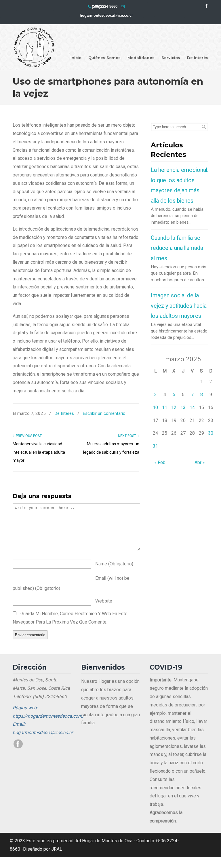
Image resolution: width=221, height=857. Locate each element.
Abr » (200, 462)
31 (155, 446)
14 (192, 407)
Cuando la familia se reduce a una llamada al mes (177, 248)
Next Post (128, 436)
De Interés (64, 413)
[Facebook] (206, 6)
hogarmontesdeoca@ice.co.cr (106, 15)
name (114, 564)
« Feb (159, 462)
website (103, 601)
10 (155, 407)
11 (164, 407)
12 (173, 407)
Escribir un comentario (104, 413)
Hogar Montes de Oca (34, 47)
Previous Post (28, 436)
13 (183, 407)
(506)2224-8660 (104, 6)
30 (210, 433)
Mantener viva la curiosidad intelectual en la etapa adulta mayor (39, 452)
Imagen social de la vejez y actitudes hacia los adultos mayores (179, 305)
